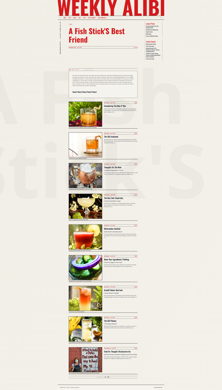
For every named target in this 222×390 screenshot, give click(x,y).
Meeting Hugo (148, 34)
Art (79, 17)
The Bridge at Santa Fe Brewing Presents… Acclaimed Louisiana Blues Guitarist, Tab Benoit (153, 55)
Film (70, 17)
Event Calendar (91, 17)
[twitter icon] (74, 69)
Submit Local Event (75, 387)
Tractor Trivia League (150, 46)
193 (105, 377)
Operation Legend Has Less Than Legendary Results (152, 26)
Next (108, 377)
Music (74, 17)
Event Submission (102, 17)
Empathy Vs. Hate (149, 32)
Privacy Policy (63, 387)
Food (84, 17)
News (65, 17)
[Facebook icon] (72, 69)
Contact (68, 387)
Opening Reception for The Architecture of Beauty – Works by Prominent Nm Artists (152, 50)
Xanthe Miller (106, 256)
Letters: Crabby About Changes (152, 36)
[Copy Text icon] (76, 69)
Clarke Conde (106, 102)
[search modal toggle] (161, 18)
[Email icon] (78, 69)
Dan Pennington (107, 348)
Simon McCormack (72, 47)
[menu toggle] (60, 17)
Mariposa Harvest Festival (151, 44)
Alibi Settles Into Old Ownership (152, 29)
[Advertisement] (103, 58)
